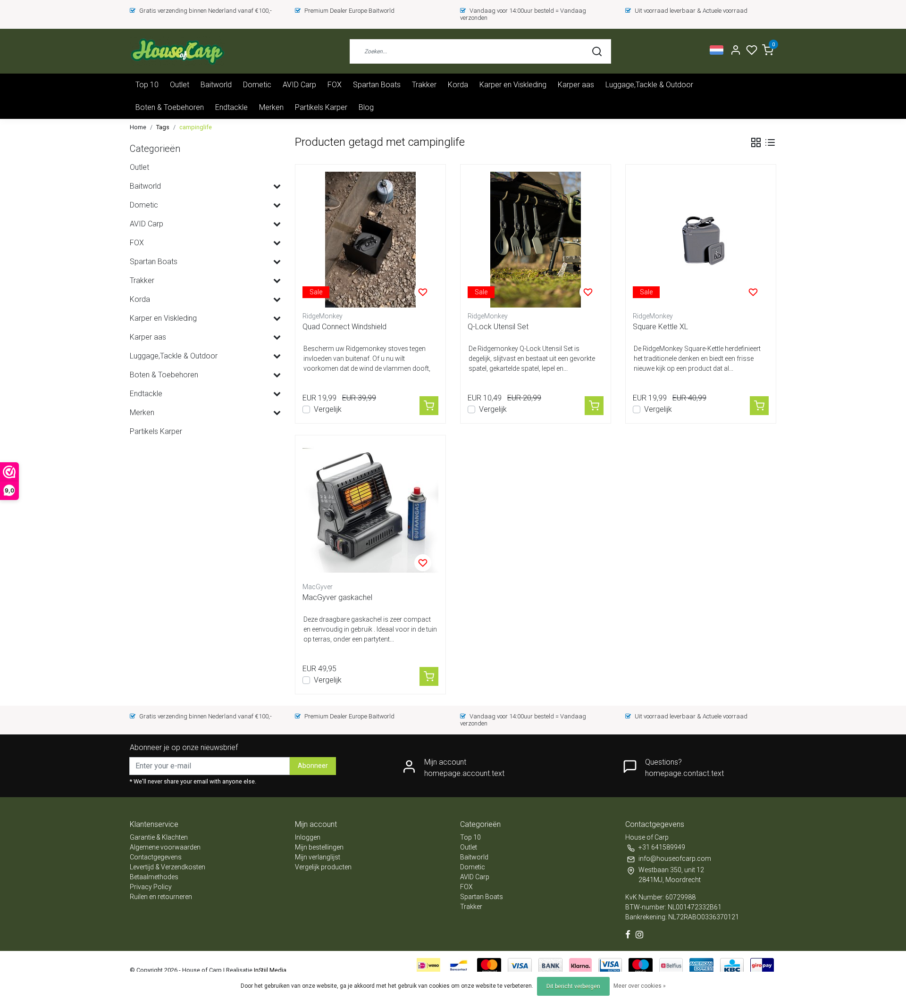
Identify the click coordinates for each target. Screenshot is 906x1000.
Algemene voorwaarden (165, 847)
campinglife (195, 127)
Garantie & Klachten (159, 837)
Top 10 (147, 84)
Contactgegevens (156, 857)
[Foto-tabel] (756, 142)
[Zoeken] (597, 51)
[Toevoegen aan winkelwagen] (428, 405)
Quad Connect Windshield (344, 326)
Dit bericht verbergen (573, 986)
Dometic (257, 84)
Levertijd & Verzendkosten (167, 867)
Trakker (424, 84)
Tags (162, 127)
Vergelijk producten (323, 867)
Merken (271, 107)
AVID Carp (299, 84)
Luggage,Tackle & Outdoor (649, 84)
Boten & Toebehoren (169, 107)
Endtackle (231, 107)
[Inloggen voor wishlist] (422, 291)
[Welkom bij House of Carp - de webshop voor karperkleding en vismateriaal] (177, 51)
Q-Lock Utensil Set (498, 326)
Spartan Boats (377, 84)
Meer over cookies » (639, 986)
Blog (366, 107)
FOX (334, 84)
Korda (458, 84)
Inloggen (307, 837)
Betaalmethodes (154, 877)
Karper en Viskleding (512, 84)
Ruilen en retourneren (161, 896)
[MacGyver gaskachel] (370, 510)
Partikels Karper (321, 107)
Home (138, 127)
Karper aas (576, 84)
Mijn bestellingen (319, 847)
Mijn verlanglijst (317, 857)
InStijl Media (269, 970)
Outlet (179, 84)
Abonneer (313, 766)
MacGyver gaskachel (337, 597)
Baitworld (216, 84)
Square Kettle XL (660, 326)
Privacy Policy (151, 887)
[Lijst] (770, 142)
